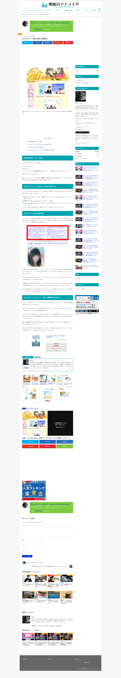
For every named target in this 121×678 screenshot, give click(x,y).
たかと (31, 360)
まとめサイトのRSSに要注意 (35, 147)
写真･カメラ (78, 10)
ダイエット (86, 10)
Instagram (60, 625)
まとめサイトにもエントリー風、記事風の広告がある (41, 150)
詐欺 (37, 408)
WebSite (35, 625)
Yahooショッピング (56, 348)
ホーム (23, 10)
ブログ (29, 408)
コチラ (46, 367)
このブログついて (40, 10)
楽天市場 (56, 345)
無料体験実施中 (38, 29)
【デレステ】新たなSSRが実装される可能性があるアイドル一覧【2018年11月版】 (90, 254)
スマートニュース (26, 277)
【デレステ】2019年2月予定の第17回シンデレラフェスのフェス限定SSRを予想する (87, 198)
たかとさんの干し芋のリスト (82, 142)
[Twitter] (24, 368)
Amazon (56, 343)
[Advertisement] (47, 55)
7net (56, 350)
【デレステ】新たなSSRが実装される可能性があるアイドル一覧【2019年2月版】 (90, 206)
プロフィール (30, 10)
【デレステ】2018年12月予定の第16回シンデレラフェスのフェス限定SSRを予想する (87, 233)
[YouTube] (28, 368)
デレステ (49, 10)
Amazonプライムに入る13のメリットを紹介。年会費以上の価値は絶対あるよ (50, 23)
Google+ (53, 625)
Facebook (47, 625)
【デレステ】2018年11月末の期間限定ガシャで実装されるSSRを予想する (90, 247)
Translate (86, 83)
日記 (24, 408)
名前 (23, 539)
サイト (23, 550)
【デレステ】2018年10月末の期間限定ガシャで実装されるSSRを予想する (90, 261)
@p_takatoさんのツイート (81, 129)
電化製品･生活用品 (68, 10)
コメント (24, 525)
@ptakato (86, 662)
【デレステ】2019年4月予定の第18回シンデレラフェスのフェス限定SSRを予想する (87, 170)
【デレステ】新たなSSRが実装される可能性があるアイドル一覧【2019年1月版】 (90, 219)
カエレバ (63, 339)
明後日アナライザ (86, 668)
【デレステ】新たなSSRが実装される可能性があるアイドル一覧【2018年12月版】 (90, 240)
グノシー (34, 277)
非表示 (49, 138)
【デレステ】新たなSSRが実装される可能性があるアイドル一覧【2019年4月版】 (90, 177)
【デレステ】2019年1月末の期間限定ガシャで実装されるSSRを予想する (90, 213)
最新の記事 (38, 357)
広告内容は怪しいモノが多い (35, 141)
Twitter (40, 625)
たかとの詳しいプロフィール (82, 127)
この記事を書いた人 (28, 357)
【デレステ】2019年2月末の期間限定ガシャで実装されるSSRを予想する (90, 191)
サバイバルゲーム (57, 10)
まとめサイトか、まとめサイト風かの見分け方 (39, 144)
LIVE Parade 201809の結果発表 (90, 266)
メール (23, 545)
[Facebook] (26, 368)
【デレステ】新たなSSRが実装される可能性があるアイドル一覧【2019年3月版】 (90, 184)
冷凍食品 (94, 10)
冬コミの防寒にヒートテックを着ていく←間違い (90, 225)
